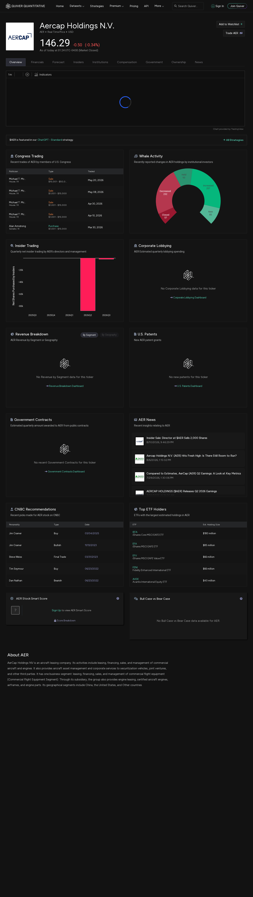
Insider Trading (27, 245)
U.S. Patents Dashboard (189, 386)
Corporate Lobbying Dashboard (189, 297)
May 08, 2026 (95, 192)
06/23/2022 (92, 568)
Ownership (179, 62)
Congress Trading (29, 156)
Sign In (220, 6)
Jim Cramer (15, 533)
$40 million (209, 580)
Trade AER (232, 33)
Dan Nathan (15, 580)
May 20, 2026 (95, 180)
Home (60, 6)
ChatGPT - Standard (50, 139)
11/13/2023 (91, 545)
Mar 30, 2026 (95, 227)
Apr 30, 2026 (95, 203)
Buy (56, 533)
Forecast (58, 62)
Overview (15, 62)
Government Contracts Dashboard (66, 471)
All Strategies (234, 140)
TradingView (237, 129)
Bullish (57, 545)
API (146, 6)
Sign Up (56, 610)
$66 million (208, 556)
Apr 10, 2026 (95, 215)
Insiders (78, 62)
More (157, 6)
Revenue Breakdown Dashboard (66, 386)
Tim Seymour (16, 568)
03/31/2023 (91, 556)
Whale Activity (151, 156)
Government (154, 62)
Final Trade (60, 556)
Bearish (58, 580)
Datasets (75, 6)
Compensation (127, 62)
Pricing (134, 6)
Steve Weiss (15, 556)
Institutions (100, 62)
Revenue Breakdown (31, 334)
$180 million (209, 533)
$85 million (209, 545)
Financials (37, 62)
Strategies (97, 6)
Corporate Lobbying (155, 245)
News (199, 62)
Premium (115, 6)
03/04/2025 (92, 533)
